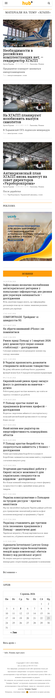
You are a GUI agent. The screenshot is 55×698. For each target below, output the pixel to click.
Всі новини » (10, 572)
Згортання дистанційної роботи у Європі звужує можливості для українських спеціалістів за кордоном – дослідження (25, 473)
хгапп (25, 75)
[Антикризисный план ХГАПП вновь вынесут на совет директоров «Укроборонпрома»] (27, 156)
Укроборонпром (13, 194)
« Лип (13, 632)
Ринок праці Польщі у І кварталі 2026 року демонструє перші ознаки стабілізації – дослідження (27, 344)
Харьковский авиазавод (28, 194)
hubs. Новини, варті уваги (27, 3)
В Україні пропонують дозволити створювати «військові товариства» (26, 364)
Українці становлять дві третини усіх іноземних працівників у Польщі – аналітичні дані (24, 526)
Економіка (33, 64)
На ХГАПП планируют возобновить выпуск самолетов (22, 118)
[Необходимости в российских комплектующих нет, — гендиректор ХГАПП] (27, 33)
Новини (41, 64)
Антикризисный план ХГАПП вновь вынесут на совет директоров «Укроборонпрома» (25, 178)
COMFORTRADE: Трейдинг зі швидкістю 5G (20, 318)
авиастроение (12, 133)
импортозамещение (14, 75)
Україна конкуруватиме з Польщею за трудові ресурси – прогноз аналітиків (26, 501)
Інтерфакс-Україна (30, 689)
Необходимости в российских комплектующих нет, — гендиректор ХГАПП (23, 55)
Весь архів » (9, 642)
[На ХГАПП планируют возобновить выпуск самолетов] (27, 98)
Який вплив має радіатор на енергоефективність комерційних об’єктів (25, 432)
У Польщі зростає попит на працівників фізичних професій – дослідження (25, 406)
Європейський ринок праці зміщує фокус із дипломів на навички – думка (25, 384)
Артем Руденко (8, 64)
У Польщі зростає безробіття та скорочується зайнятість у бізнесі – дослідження (26, 447)
